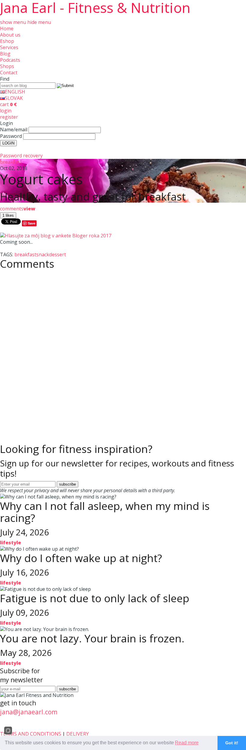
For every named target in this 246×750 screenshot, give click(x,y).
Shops (7, 66)
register (9, 117)
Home (7, 28)
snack (42, 254)
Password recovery (21, 155)
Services (9, 47)
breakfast (11, 162)
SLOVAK (14, 98)
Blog (5, 53)
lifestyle (10, 542)
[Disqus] (123, 348)
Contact (8, 72)
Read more (187, 742)
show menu (13, 22)
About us (10, 34)
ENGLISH (15, 91)
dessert (57, 254)
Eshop (7, 41)
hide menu (39, 22)
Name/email (13, 129)
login (5, 110)
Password (11, 136)
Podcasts (10, 60)
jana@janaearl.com (28, 712)
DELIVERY (77, 733)
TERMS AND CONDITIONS (30, 733)
